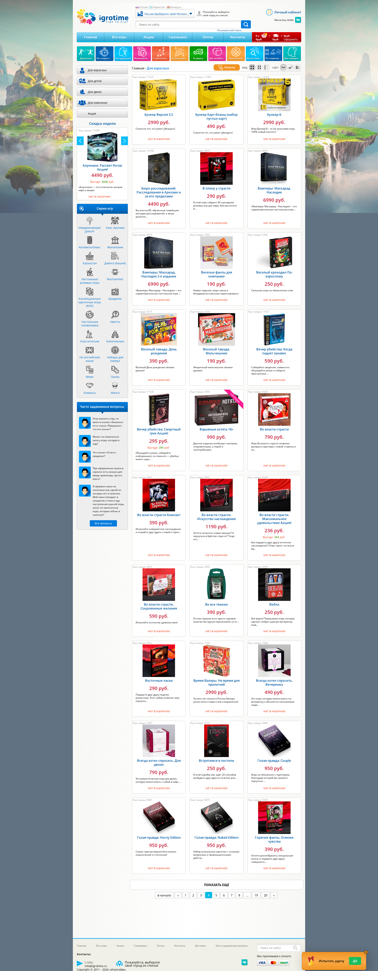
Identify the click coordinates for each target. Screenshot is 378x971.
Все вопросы (103, 523)
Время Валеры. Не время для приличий (216, 682)
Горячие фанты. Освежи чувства (274, 839)
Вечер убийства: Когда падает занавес (274, 351)
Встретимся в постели (216, 761)
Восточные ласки (159, 681)
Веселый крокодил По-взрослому (274, 274)
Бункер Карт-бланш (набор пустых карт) (216, 116)
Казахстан (159, 7)
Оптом (208, 37)
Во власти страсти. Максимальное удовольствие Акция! (274, 519)
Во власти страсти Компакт (159, 515)
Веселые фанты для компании (216, 274)
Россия (143, 7)
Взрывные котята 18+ (216, 429)
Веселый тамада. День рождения (159, 351)
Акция (92, 113)
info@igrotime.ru (96, 966)
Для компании (97, 103)
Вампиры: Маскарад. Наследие (274, 190)
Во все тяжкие (216, 604)
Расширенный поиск (229, 30)
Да (355, 961)
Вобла (274, 604)
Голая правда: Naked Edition (217, 837)
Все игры (119, 37)
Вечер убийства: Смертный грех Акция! (159, 431)
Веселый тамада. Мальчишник (216, 351)
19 (256, 895)
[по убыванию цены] (298, 67)
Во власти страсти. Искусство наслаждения (216, 517)
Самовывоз (178, 37)
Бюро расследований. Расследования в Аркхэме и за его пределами (159, 192)
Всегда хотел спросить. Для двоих (159, 763)
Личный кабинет (287, 12)
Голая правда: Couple (274, 761)
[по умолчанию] (252, 67)
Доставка (200, 945)
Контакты (237, 37)
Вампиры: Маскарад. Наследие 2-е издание (158, 274)
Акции (149, 37)
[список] (266, 67)
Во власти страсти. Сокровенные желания (159, 606)
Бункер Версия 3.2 (159, 115)
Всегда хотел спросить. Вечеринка (274, 682)
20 (265, 895)
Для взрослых (97, 70)
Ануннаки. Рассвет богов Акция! (102, 167)
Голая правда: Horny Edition (159, 837)
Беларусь (176, 7)
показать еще (216, 885)
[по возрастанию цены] (290, 67)
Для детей (95, 81)
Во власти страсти (274, 429)
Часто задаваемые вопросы (232, 945)
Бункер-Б (274, 115)
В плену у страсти (217, 188)
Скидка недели (102, 123)
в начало (164, 895)
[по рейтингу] (283, 67)
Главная (90, 37)
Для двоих (95, 92)
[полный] (259, 67)
